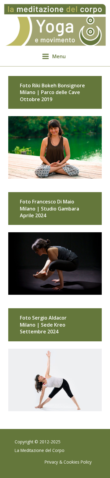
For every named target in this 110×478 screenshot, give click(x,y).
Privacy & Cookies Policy (68, 462)
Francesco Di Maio (53, 201)
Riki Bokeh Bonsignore (58, 85)
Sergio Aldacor (49, 317)
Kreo (59, 324)
